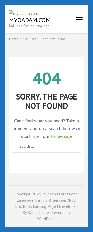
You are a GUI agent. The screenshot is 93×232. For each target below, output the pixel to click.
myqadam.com (30, 20)
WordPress (46, 218)
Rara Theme (38, 212)
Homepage (61, 136)
